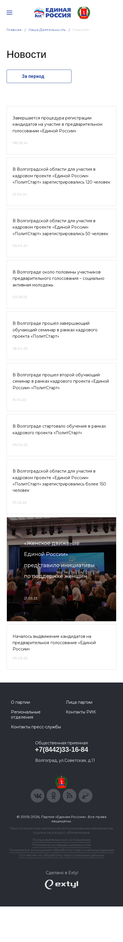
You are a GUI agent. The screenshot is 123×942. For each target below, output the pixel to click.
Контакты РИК (81, 712)
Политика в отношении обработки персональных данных (61, 850)
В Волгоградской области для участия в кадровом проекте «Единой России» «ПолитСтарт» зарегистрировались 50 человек (60, 227)
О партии (20, 702)
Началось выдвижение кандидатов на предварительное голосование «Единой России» (54, 643)
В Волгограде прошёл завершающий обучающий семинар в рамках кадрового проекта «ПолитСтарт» (55, 330)
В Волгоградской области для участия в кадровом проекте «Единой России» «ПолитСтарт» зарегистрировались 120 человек (61, 176)
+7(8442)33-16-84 (61, 749)
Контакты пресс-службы (36, 726)
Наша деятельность (47, 29)
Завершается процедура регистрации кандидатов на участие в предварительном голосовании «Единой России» (57, 124)
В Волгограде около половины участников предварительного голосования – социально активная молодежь (58, 279)
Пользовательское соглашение (62, 839)
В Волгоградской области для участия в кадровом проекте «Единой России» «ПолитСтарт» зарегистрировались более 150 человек (59, 481)
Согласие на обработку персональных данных (61, 855)
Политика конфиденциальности (61, 845)
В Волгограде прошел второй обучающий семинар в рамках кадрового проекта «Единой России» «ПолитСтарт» (61, 381)
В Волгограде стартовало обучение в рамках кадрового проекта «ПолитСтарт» (59, 429)
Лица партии (79, 702)
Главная (14, 29)
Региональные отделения (26, 714)
